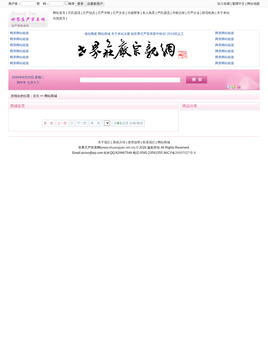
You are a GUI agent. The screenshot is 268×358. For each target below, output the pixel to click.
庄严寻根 (104, 13)
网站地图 (253, 4)
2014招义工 (175, 34)
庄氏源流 (74, 13)
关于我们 (104, 142)
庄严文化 (119, 13)
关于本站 (223, 13)
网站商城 (104, 34)
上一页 (62, 123)
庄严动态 (89, 13)
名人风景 (148, 13)
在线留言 (59, 18)
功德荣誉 (133, 13)
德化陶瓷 (91, 34)
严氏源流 (163, 13)
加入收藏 (223, 4)
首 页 (48, 123)
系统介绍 (119, 142)
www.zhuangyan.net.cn (117, 147)
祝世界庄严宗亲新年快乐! (148, 34)
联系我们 (149, 142)
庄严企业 (193, 13)
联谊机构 (208, 13)
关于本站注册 (120, 34)
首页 (36, 96)
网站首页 (59, 13)
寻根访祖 (178, 13)
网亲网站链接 (19, 33)
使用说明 (134, 142)
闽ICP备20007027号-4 (180, 153)
